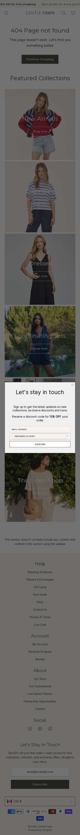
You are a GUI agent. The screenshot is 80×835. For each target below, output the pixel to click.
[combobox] (39, 436)
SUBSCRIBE (40, 444)
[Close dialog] (72, 384)
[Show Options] (67, 436)
